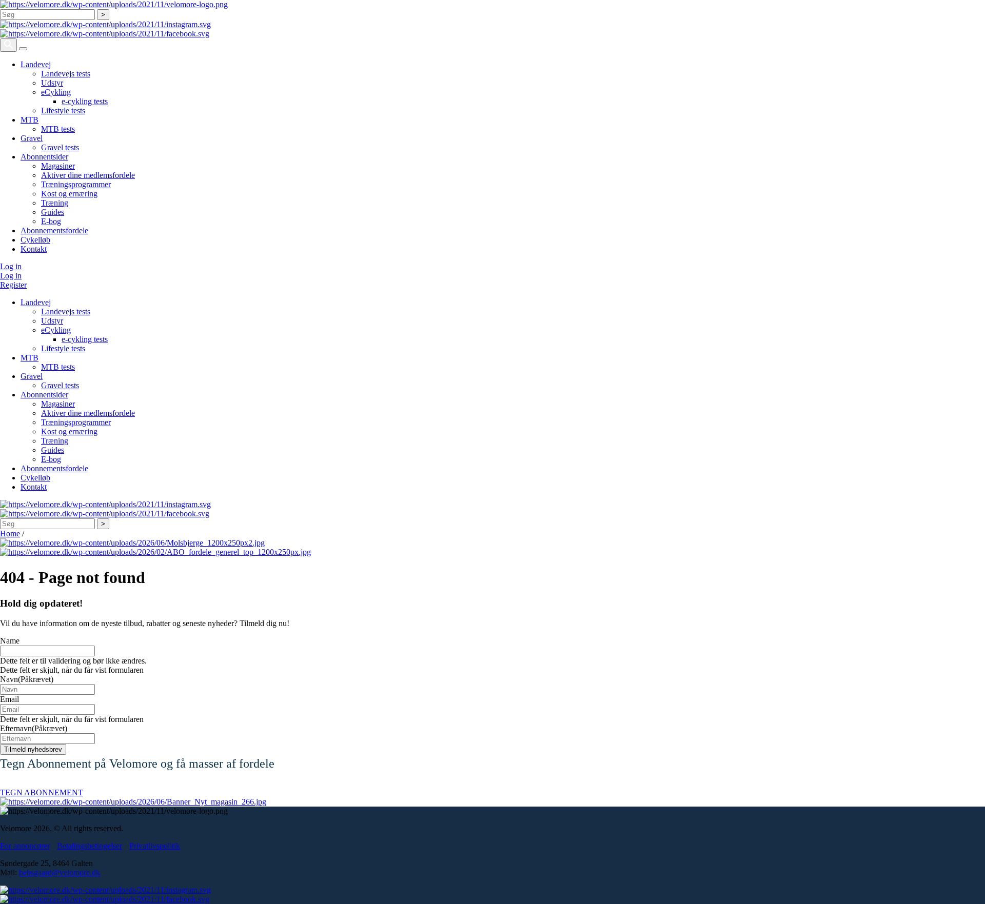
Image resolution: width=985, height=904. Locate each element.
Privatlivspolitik (154, 845)
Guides (52, 212)
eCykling (56, 92)
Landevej (36, 64)
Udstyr (52, 82)
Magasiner (58, 166)
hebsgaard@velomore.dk (59, 872)
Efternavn (33, 728)
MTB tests (58, 129)
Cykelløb (35, 239)
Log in (11, 266)
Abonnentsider (44, 156)
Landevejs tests (65, 73)
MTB (29, 119)
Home (10, 533)
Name (9, 640)
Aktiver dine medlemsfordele (88, 175)
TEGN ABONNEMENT (41, 792)
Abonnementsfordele (54, 230)
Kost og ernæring (69, 193)
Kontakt (34, 249)
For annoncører (25, 845)
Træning (54, 202)
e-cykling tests (85, 101)
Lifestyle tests (63, 110)
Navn (26, 679)
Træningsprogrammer (76, 184)
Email (9, 699)
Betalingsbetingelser (89, 845)
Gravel (32, 138)
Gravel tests (60, 147)
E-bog (51, 221)
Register (13, 284)
